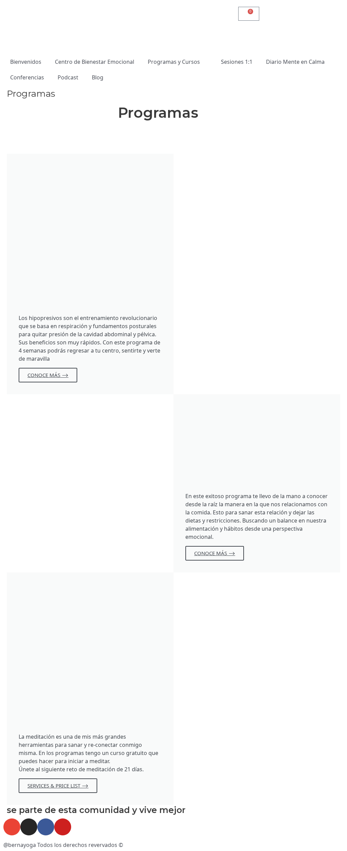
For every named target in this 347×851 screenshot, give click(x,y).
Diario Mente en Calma (295, 61)
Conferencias (27, 77)
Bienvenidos (25, 61)
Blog (97, 77)
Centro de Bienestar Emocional (94, 61)
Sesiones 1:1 (236, 61)
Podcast (68, 77)
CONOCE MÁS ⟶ (47, 375)
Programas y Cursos (174, 61)
